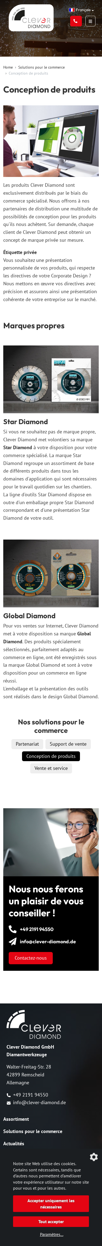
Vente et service (51, 768)
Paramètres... (51, 1234)
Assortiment (16, 1119)
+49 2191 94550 (30, 1095)
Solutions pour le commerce (41, 67)
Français (83, 9)
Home (8, 67)
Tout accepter (51, 1221)
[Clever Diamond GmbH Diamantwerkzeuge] (31, 27)
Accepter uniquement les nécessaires (51, 1203)
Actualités (13, 1143)
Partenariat (27, 744)
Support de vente (68, 744)
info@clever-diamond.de (39, 1102)
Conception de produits (51, 756)
